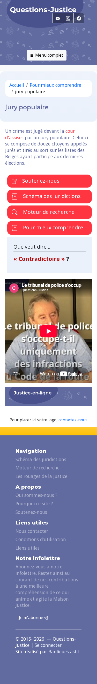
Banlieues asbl (63, 651)
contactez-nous (72, 420)
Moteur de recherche (48, 211)
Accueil (16, 85)
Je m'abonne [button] (31, 617)
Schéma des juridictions (51, 196)
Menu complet (48, 55)
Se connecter (48, 645)
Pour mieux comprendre (55, 85)
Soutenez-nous (40, 180)
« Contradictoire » (39, 258)
